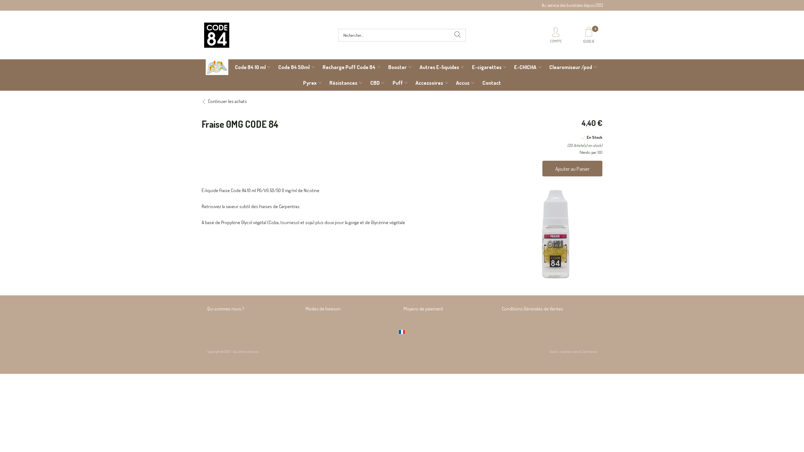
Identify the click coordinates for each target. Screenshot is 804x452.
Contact (491, 82)
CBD (375, 82)
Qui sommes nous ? (225, 309)
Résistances (343, 82)
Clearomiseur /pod (570, 67)
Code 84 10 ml (250, 67)
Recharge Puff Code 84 (349, 67)
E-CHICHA (525, 67)
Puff (398, 82)
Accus (463, 82)
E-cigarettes (487, 67)
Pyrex (310, 82)
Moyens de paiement (423, 309)
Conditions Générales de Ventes (532, 309)
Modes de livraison (323, 309)
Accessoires (429, 82)
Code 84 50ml (294, 67)
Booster (397, 67)
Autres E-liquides (439, 67)
